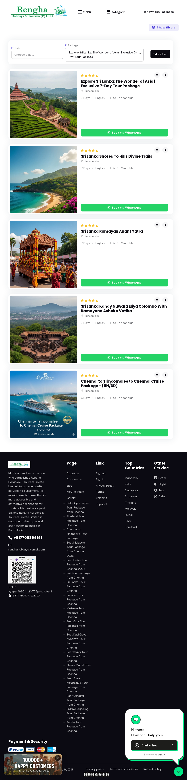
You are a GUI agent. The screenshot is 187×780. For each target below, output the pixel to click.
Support (101, 504)
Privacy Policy (105, 486)
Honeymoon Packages (158, 12)
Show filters (166, 27)
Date (17, 48)
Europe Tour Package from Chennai (76, 599)
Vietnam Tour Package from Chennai (76, 612)
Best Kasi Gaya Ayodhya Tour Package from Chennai (77, 641)
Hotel (162, 478)
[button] (165, 75)
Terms (100, 492)
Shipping (101, 498)
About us (73, 473)
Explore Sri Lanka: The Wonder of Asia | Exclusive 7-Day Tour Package (118, 84)
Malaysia (130, 509)
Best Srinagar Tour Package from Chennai (76, 700)
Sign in (100, 479)
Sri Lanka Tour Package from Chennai (76, 586)
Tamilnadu (131, 527)
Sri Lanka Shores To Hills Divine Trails (116, 156)
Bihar (128, 521)
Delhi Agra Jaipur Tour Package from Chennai (78, 507)
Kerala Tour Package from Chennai (76, 726)
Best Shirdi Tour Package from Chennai (77, 656)
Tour (162, 490)
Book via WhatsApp (127, 132)
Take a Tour (160, 54)
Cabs (162, 496)
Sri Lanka (131, 496)
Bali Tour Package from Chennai (78, 575)
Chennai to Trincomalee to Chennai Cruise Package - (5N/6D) (122, 384)
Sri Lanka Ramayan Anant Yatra (112, 231)
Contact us (74, 479)
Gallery (71, 498)
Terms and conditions (123, 769)
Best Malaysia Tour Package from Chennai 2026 (76, 549)
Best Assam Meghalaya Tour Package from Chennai (77, 684)
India (128, 484)
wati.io (161, 754)
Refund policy (153, 769)
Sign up (101, 473)
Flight (162, 484)
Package (73, 45)
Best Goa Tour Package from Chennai (76, 625)
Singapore (131, 490)
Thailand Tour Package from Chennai (76, 520)
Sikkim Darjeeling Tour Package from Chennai (77, 713)
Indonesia (131, 478)
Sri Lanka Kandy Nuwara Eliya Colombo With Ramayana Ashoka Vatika (124, 309)
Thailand (130, 502)
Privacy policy (95, 769)
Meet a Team (75, 492)
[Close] (58, 759)
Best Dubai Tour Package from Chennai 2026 (77, 564)
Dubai (129, 515)
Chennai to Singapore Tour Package (77, 533)
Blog (69, 486)
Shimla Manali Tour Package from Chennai (79, 669)
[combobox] (104, 54)
